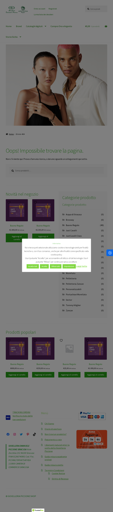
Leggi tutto (81, 266)
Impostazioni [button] (69, 266)
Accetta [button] (44, 266)
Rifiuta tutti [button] (56, 266)
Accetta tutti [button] (32, 266)
